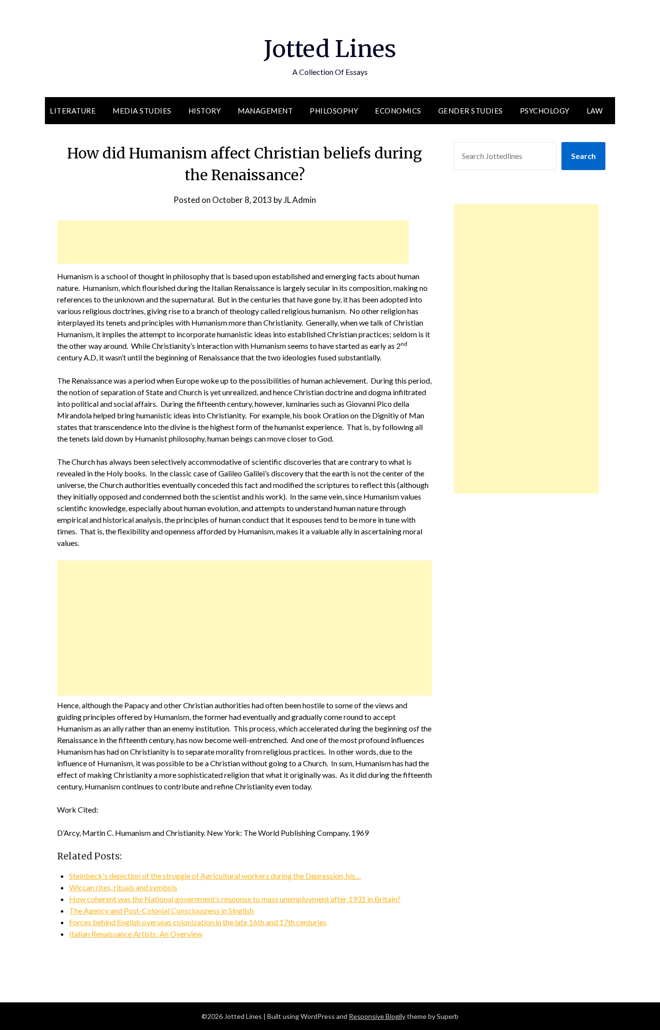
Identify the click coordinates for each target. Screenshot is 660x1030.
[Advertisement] (233, 242)
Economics (398, 110)
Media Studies (142, 110)
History (204, 110)
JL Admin (300, 200)
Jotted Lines (330, 48)
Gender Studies (470, 110)
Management (265, 110)
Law (595, 110)
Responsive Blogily (377, 1016)
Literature (73, 110)
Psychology (545, 110)
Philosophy (334, 110)
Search (583, 155)
